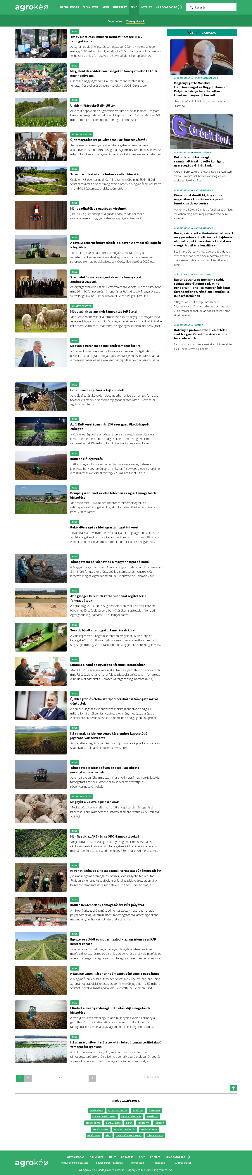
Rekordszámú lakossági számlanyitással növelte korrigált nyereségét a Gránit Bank (199, 161)
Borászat (120, 7)
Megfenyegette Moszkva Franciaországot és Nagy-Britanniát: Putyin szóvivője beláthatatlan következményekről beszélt (201, 89)
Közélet (159, 1123)
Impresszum (137, 1162)
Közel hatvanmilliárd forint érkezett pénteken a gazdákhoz (114, 973)
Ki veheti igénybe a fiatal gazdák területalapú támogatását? (115, 870)
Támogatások (135, 21)
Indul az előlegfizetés (86, 459)
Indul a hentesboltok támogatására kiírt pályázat (107, 905)
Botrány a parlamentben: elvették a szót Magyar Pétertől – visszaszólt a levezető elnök (200, 334)
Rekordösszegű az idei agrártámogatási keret (104, 527)
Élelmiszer (154, 1110)
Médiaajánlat (159, 1162)
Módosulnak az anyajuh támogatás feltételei (103, 311)
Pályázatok (115, 21)
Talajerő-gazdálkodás (129, 1135)
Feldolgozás (93, 1123)
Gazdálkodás (113, 1123)
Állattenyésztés (117, 1110)
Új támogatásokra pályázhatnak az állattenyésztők (108, 140)
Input (129, 1123)
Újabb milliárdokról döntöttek (92, 105)
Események (152, 1116)
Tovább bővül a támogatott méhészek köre (102, 630)
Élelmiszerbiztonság (104, 1116)
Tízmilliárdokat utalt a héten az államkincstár (105, 174)
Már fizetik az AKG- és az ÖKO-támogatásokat (104, 836)
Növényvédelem (149, 1129)
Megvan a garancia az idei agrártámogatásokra (105, 346)
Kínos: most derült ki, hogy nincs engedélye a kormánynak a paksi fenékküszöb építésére (198, 199)
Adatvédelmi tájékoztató (74, 1162)
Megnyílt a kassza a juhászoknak (94, 802)
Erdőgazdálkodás (131, 1116)
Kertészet (143, 1123)
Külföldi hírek (101, 1129)
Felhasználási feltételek (109, 1162)
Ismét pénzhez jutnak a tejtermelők (97, 390)
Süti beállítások (183, 1162)
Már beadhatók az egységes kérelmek (98, 208)
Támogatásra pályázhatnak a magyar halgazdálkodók (110, 562)
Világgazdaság (166, 7)
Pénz (108, 1135)
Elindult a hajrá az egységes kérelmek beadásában (108, 665)
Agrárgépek (96, 1110)
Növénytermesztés (124, 1129)
